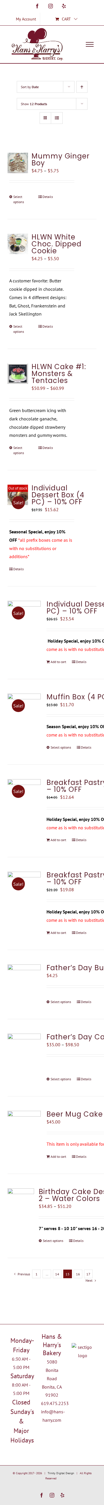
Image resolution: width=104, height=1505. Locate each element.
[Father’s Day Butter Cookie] (24, 981)
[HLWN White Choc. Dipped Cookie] (18, 244)
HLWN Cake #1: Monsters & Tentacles (58, 373)
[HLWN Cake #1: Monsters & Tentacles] (18, 373)
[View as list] (56, 118)
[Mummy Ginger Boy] (18, 163)
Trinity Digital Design (61, 1473)
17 (88, 1274)
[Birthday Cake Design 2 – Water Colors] (21, 1201)
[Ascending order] (82, 87)
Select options (18, 199)
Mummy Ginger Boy (60, 159)
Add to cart (58, 662)
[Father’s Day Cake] (24, 1050)
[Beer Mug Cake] (24, 1127)
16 (78, 1274)
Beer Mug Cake (75, 1114)
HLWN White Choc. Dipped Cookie (56, 244)
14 (57, 1274)
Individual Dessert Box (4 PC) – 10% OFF (57, 495)
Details (47, 197)
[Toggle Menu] (89, 44)
